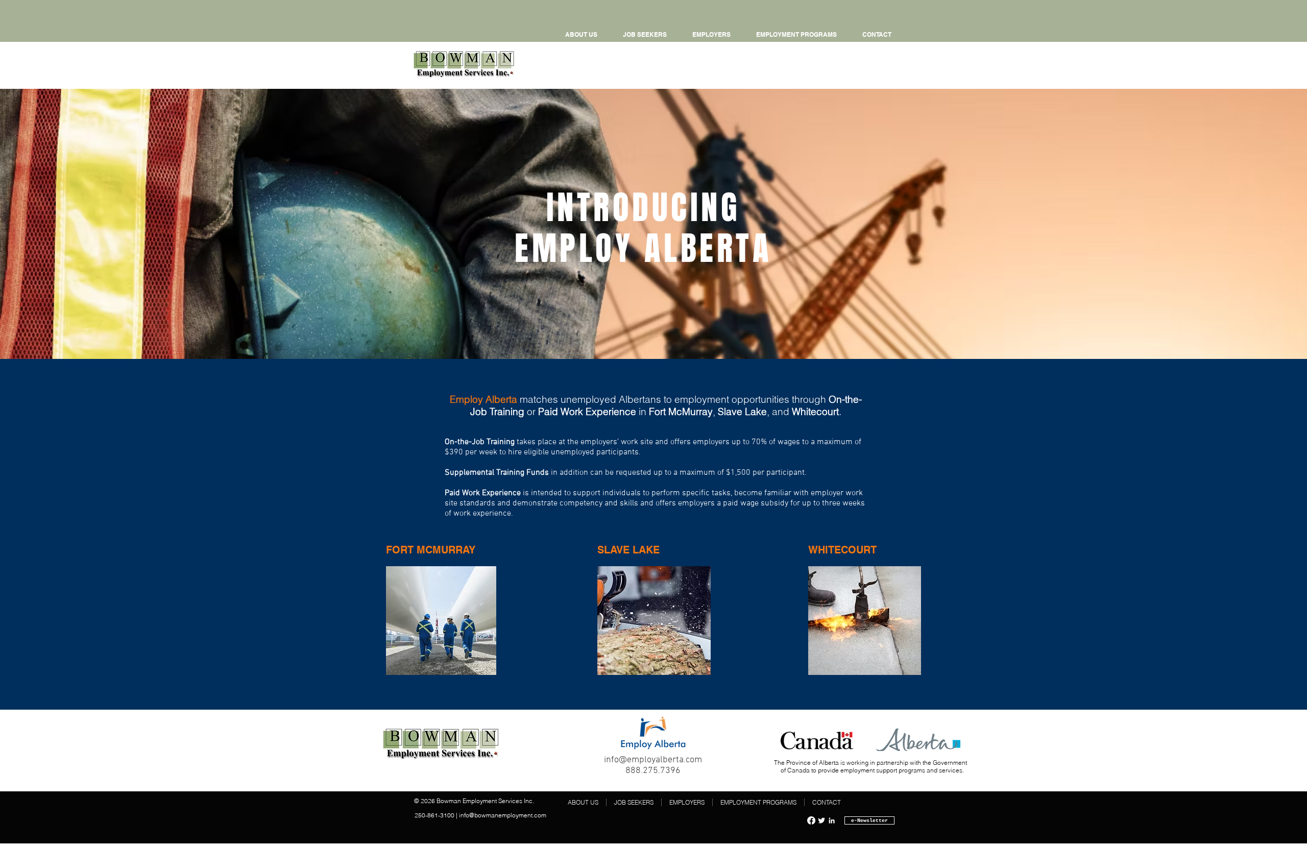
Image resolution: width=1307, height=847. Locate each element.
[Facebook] (811, 820)
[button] (796, 34)
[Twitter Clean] (821, 820)
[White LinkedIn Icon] (832, 820)
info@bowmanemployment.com (502, 815)
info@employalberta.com (653, 760)
